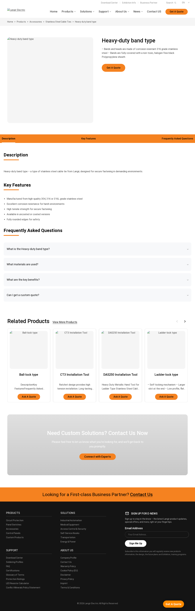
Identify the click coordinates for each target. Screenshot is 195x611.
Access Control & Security (73, 529)
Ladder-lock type (166, 374)
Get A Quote (176, 11)
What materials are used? (22, 264)
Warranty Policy (68, 566)
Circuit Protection (14, 520)
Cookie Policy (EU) (69, 570)
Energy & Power (68, 541)
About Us (121, 11)
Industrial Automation (71, 520)
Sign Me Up (135, 543)
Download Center (109, 3)
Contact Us (141, 494)
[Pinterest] (147, 561)
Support (104, 11)
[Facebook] (127, 561)
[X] (134, 561)
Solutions (86, 11)
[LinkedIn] (140, 561)
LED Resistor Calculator (17, 583)
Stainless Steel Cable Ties (58, 22)
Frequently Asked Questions (177, 138)
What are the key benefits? (23, 279)
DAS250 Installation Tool (120, 374)
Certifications (13, 570)
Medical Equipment (69, 524)
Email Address (134, 528)
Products (67, 11)
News (136, 11)
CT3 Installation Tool (74, 374)
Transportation (67, 537)
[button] (97, 249)
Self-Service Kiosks (69, 533)
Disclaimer (65, 575)
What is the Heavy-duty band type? (28, 249)
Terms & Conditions (70, 587)
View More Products (65, 322)
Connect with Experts (97, 456)
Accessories (36, 22)
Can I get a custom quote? (23, 295)
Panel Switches (13, 524)
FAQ (8, 566)
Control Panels (13, 533)
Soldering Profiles (14, 562)
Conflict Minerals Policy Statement (23, 587)
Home (53, 11)
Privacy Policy (67, 579)
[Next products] (185, 321)
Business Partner (148, 3)
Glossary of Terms (15, 575)
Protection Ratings (15, 579)
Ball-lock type (28, 374)
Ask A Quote (29, 396)
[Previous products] (177, 321)
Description (8, 138)
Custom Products (15, 537)
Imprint (63, 583)
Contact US (154, 11)
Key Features (88, 138)
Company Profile (68, 558)
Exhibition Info (129, 3)
